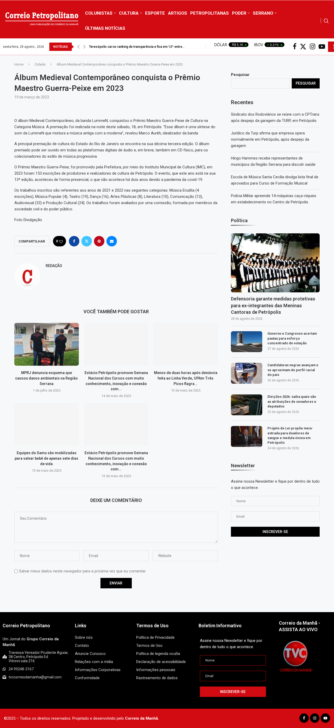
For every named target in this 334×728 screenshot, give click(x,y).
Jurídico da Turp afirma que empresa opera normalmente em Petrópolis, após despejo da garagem (270, 139)
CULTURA (129, 13)
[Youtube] (321, 46)
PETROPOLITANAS (209, 13)
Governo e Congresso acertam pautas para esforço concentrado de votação (292, 338)
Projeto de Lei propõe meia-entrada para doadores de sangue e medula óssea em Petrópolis (290, 435)
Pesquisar (240, 74)
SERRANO (263, 13)
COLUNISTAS (98, 13)
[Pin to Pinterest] (99, 241)
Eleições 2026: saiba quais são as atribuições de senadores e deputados (291, 401)
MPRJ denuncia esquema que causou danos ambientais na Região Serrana (46, 378)
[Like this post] (61, 241)
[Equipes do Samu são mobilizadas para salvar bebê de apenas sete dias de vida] (46, 424)
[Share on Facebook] (74, 241)
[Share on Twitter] (86, 241)
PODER (239, 13)
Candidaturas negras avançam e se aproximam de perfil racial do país (292, 369)
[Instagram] (312, 46)
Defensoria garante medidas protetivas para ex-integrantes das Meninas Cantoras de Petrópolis (273, 305)
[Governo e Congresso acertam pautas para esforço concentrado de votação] (246, 341)
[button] (78, 47)
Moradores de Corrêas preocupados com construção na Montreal (138, 47)
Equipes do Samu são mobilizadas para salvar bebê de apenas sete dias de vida (46, 458)
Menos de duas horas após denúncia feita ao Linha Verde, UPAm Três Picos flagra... (185, 378)
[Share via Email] (111, 241)
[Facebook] (295, 46)
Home (18, 64)
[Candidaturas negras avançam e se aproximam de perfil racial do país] (246, 373)
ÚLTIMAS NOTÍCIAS (105, 28)
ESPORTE (155, 13)
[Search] (326, 20)
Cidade (40, 64)
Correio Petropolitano (26, 625)
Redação (54, 266)
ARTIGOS (177, 13)
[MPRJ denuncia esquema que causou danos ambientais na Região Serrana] (46, 344)
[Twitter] (303, 46)
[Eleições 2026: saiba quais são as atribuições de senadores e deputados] (246, 404)
